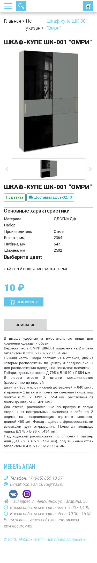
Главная (12, 21)
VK (13, 494)
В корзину (27, 302)
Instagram (27, 494)
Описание (25, 325)
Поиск (21, 6)
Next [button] (89, 169)
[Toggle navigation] (9, 6)
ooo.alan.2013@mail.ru (43, 484)
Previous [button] (7, 169)
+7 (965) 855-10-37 (40, 6)
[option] (48, 169)
